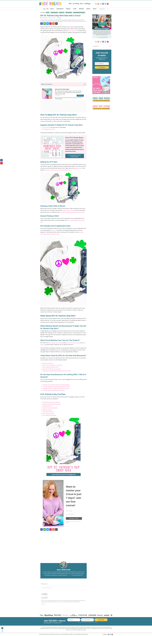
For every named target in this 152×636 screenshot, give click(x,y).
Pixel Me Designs (84, 634)
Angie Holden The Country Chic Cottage (50, 3)
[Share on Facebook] (41, 23)
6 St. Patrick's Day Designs (49, 415)
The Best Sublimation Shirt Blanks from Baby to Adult (56, 386)
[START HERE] (46, 8)
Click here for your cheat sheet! (75, 156)
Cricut (47, 12)
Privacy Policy (72, 634)
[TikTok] (108, 4)
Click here (69, 575)
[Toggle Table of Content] (84, 84)
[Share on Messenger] (47, 23)
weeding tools (77, 168)
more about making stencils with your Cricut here (72, 212)
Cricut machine (46, 127)
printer (54, 230)
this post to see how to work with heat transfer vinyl (58, 170)
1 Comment (59, 17)
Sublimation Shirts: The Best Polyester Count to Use (56, 388)
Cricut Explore (54, 12)
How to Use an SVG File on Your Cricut (52, 365)
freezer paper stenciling (69, 210)
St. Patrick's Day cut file (49, 129)
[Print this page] (53, 23)
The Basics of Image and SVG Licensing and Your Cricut (57, 370)
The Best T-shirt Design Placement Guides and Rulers (56, 384)
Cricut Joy (61, 12)
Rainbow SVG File (47, 409)
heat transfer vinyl (73, 30)
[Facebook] (103, 4)
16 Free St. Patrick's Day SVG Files (51, 402)
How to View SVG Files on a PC (50, 367)
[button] (43, 37)
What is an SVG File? (48, 363)
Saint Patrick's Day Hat (48, 413)
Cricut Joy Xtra (76, 342)
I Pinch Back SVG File (48, 411)
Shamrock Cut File (47, 406)
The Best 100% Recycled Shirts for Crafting (54, 390)
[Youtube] (100, 4)
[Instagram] (96, 4)
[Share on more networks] (56, 23)
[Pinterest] (98, 4)
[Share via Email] (44, 23)
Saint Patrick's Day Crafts (79, 12)
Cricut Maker (69, 12)
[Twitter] (105, 4)
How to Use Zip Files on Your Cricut (52, 369)
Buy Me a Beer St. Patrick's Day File (52, 404)
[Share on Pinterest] (50, 23)
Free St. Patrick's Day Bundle (50, 407)
